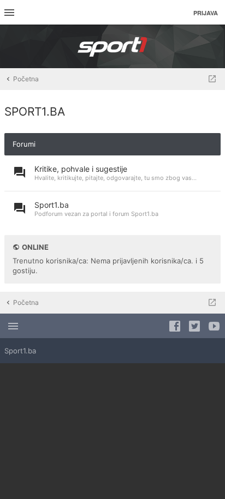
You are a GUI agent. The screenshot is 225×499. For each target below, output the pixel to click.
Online (35, 247)
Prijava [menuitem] (205, 13)
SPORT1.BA (34, 111)
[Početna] (112, 46)
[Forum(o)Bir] (212, 79)
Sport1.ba (51, 204)
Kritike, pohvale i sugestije (80, 168)
